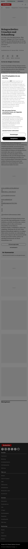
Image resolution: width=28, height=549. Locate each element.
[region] (14, 107)
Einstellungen (14, 134)
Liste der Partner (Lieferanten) (10, 130)
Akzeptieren (14, 138)
